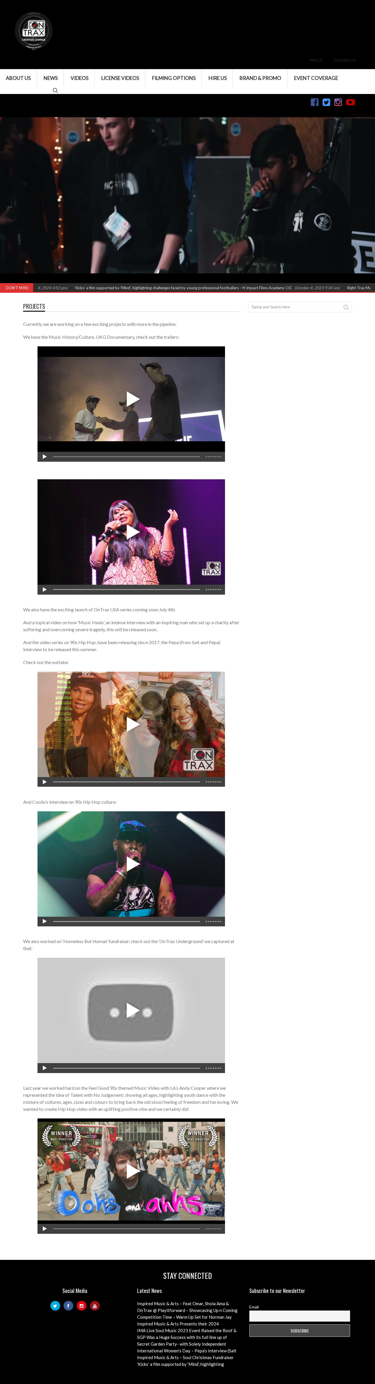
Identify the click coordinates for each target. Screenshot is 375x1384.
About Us (18, 78)
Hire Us (316, 60)
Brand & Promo (260, 78)
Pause (8, 279)
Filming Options (174, 78)
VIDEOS (79, 78)
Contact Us (344, 60)
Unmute (297, 279)
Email (254, 1306)
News (51, 78)
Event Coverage (316, 78)
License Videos (120, 78)
